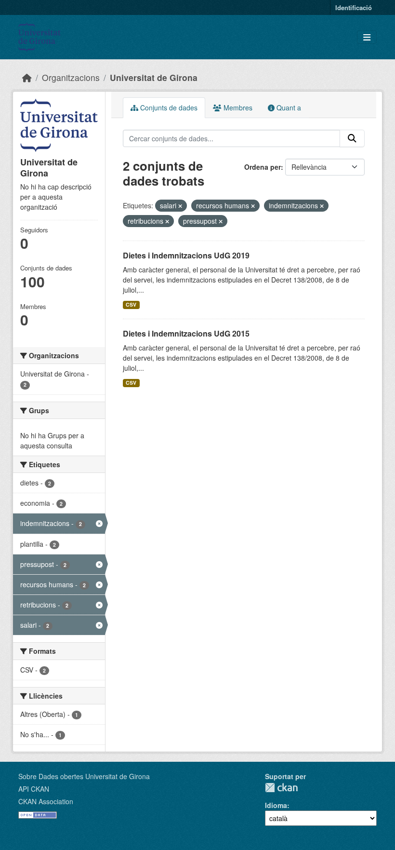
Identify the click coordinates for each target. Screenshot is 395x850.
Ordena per (262, 167)
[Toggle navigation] (367, 37)
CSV (131, 304)
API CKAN (33, 789)
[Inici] (27, 77)
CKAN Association (45, 801)
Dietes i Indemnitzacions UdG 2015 (186, 333)
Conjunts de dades (168, 107)
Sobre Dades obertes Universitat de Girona (84, 776)
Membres (237, 107)
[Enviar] (352, 138)
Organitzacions (71, 77)
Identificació (353, 7)
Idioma (276, 805)
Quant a (288, 107)
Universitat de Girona (154, 77)
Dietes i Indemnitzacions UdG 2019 (186, 255)
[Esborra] (180, 206)
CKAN (281, 788)
